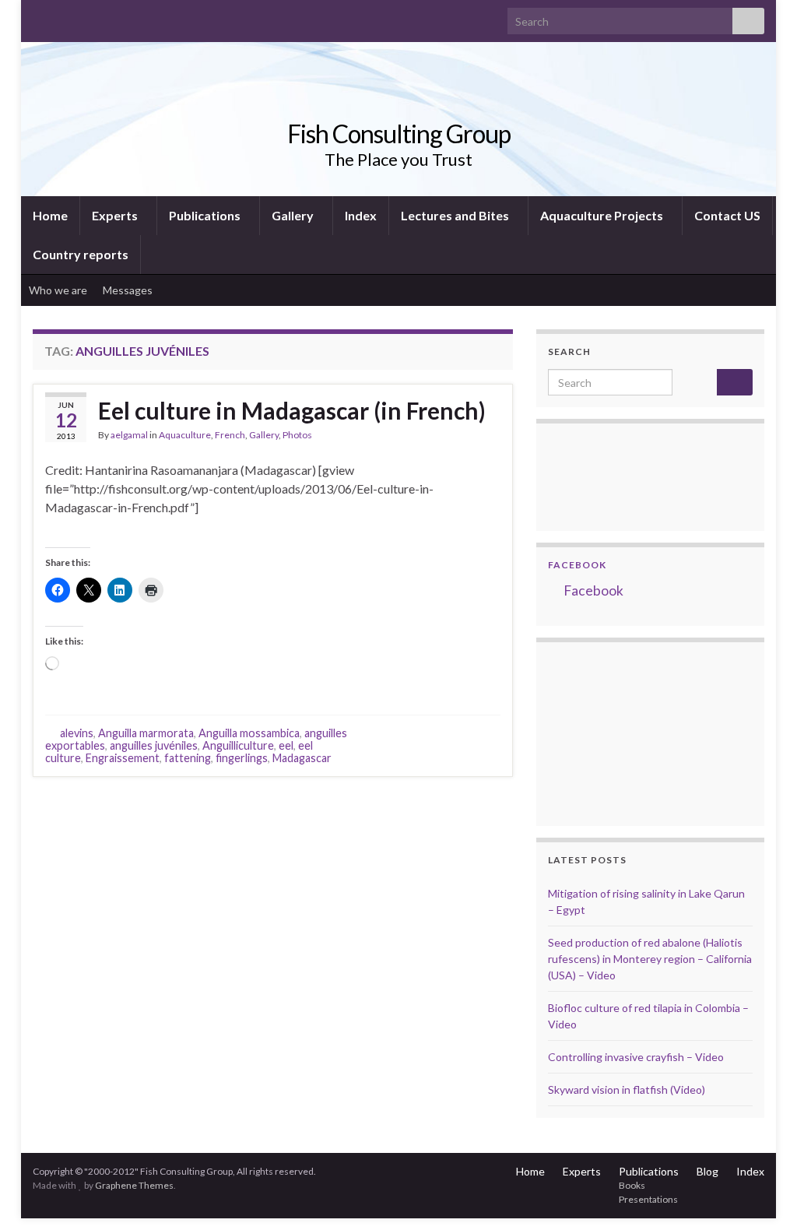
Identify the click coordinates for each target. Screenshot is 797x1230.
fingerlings (242, 757)
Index (361, 215)
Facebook (577, 565)
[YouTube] (90, 16)
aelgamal (129, 435)
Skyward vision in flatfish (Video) (626, 1089)
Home (50, 215)
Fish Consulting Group (399, 133)
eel (286, 745)
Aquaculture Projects (602, 215)
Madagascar (302, 757)
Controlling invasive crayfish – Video (636, 1056)
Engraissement (123, 757)
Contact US (727, 215)
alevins (76, 733)
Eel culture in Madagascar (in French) (292, 410)
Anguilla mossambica (249, 733)
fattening (187, 757)
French (230, 435)
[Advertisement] (626, 732)
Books (632, 1185)
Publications (206, 215)
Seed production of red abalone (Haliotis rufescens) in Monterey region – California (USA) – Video (650, 959)
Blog (707, 1171)
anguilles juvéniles (154, 745)
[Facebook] (65, 16)
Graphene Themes (134, 1185)
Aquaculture (185, 435)
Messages (129, 290)
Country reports (80, 254)
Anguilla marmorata (146, 733)
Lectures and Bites (456, 215)
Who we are (58, 290)
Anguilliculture (238, 745)
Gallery (294, 215)
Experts (116, 215)
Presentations (648, 1199)
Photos (297, 435)
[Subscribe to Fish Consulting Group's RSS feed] (40, 16)
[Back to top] (762, 1195)
